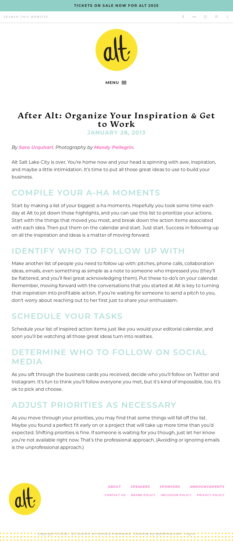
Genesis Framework (114, 534)
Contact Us (115, 495)
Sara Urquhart (36, 147)
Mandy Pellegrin (114, 147)
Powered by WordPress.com (157, 534)
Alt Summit (81, 534)
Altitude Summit (116, 50)
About (114, 487)
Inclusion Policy (176, 495)
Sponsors (170, 487)
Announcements (207, 487)
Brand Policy (143, 495)
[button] (112, 82)
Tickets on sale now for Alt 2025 (116, 5)
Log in (190, 534)
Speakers (140, 487)
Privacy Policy (210, 495)
